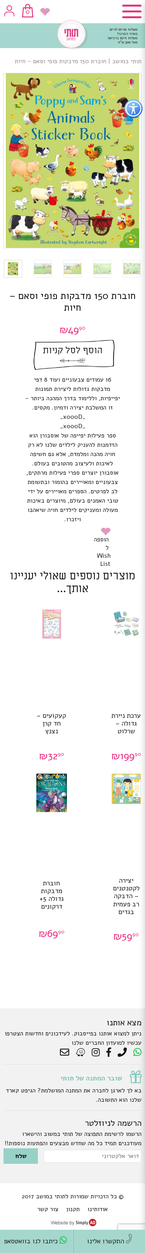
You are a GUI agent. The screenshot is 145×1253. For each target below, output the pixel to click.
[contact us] (66, 1052)
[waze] (81, 1052)
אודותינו (97, 1209)
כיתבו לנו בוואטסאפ (32, 1241)
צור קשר (47, 1209)
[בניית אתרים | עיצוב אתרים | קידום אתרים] (73, 1224)
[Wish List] (45, 12)
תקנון (73, 1209)
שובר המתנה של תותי (91, 1078)
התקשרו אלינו (106, 1241)
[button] (107, 531)
